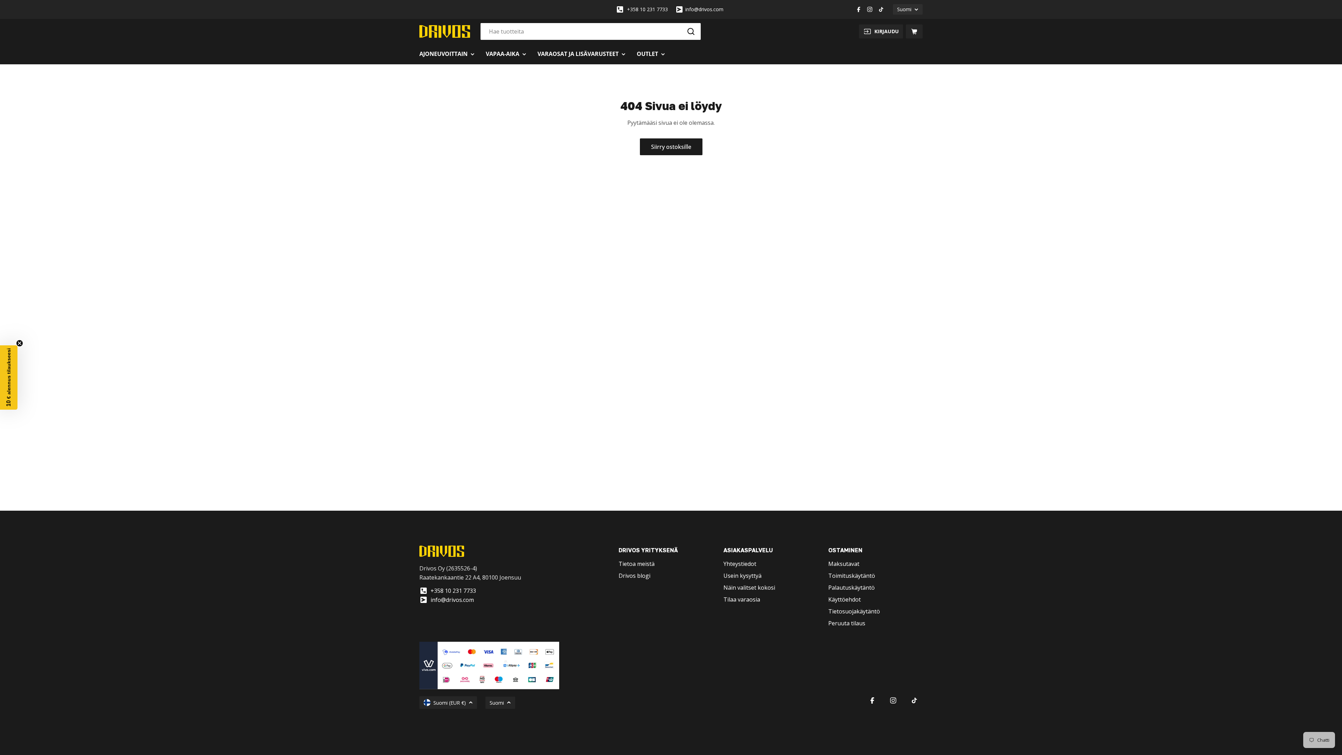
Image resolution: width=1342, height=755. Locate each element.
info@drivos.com (704, 9)
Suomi (904, 9)
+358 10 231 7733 (647, 9)
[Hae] (691, 31)
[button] (8, 377)
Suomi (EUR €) (449, 702)
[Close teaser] (19, 343)
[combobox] (591, 31)
